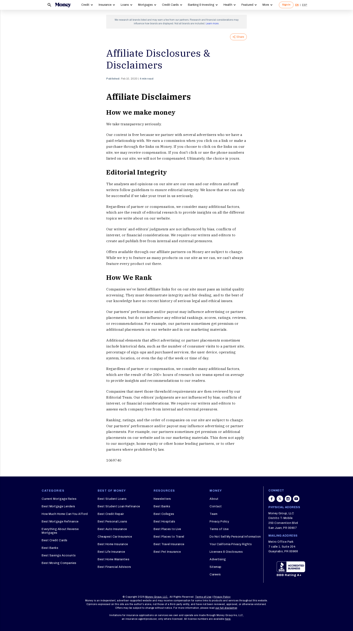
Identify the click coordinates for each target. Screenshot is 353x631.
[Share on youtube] (296, 498)
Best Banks (50, 547)
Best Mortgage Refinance (60, 521)
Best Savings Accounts (59, 555)
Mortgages (145, 4)
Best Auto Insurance (112, 529)
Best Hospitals (164, 521)
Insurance (105, 4)
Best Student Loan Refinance (119, 506)
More (266, 4)
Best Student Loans (112, 498)
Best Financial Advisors (114, 566)
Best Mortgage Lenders (58, 506)
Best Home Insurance (113, 544)
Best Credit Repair (111, 514)
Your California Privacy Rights (231, 544)
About (214, 498)
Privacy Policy (219, 521)
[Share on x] (280, 498)
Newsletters (162, 498)
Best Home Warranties (113, 559)
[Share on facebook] (271, 498)
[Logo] (63, 5)
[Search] (49, 5)
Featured (247, 4)
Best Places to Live (167, 529)
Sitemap (215, 566)
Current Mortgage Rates (59, 498)
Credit (85, 4)
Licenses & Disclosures (226, 551)
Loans (125, 4)
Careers (215, 574)
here (228, 619)
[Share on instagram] (288, 498)
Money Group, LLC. (156, 596)
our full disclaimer (226, 607)
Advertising (218, 559)
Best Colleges (164, 514)
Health (227, 4)
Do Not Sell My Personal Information (235, 536)
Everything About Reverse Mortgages (60, 531)
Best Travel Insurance (169, 544)
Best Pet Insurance (167, 551)
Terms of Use (219, 529)
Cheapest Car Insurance (115, 536)
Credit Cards (170, 4)
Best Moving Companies (59, 563)
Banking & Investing (201, 4)
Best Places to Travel (169, 536)
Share (240, 36)
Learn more (212, 23)
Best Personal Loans (112, 521)
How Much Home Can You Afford (65, 514)
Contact (216, 506)
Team (213, 514)
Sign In (286, 4)
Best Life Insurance (111, 551)
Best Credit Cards (54, 540)
